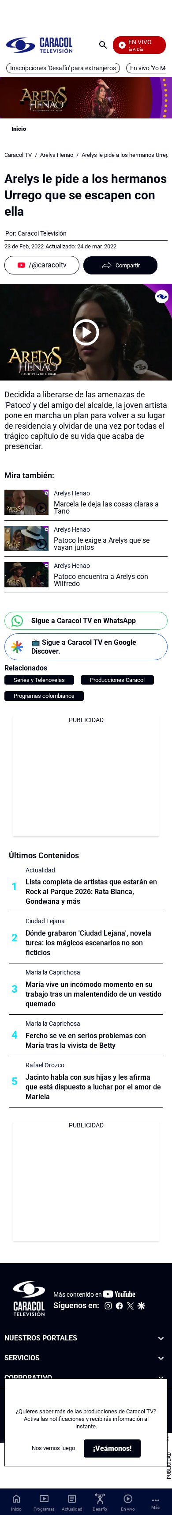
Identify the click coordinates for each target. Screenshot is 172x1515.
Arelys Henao (56, 155)
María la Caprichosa (53, 972)
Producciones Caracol (117, 680)
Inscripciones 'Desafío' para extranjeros (63, 68)
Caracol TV (18, 155)
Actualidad (40, 870)
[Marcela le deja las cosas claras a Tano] (26, 502)
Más (155, 1507)
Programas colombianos (44, 696)
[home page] (39, 45)
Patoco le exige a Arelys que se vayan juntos (102, 544)
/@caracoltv (48, 265)
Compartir (128, 265)
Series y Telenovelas (39, 680)
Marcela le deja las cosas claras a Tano (106, 507)
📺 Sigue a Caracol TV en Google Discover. (83, 646)
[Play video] (86, 332)
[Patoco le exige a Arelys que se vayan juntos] (26, 538)
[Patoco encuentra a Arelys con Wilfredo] (26, 574)
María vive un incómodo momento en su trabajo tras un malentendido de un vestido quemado (93, 994)
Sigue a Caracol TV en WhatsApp (83, 621)
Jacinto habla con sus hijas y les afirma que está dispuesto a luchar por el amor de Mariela (93, 1087)
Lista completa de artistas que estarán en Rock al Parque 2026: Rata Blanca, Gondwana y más (91, 892)
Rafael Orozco (45, 1065)
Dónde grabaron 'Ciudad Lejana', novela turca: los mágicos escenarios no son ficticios (88, 943)
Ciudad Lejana (45, 921)
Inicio (18, 129)
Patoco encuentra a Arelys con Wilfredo (101, 580)
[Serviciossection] (161, 1358)
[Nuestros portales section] (161, 1338)
